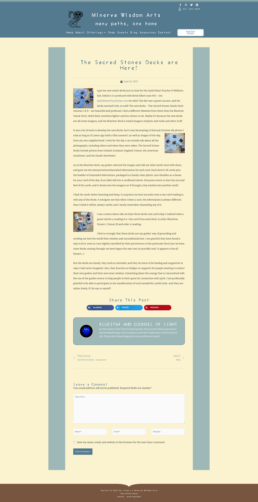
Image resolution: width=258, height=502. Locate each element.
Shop (111, 32)
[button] (100, 307)
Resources (148, 32)
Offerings (95, 32)
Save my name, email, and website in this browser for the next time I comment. (121, 442)
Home (69, 32)
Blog (133, 32)
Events (122, 32)
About (80, 32)
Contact (164, 32)
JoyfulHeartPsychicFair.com (112, 100)
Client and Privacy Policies (129, 493)
